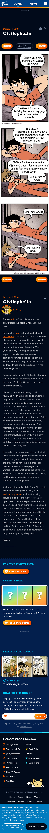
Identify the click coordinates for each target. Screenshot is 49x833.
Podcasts (11, 801)
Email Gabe (33, 749)
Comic (20, 797)
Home (12, 797)
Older (7, 46)
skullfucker (8, 494)
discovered (8, 336)
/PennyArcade (12, 744)
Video (37, 797)
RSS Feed (10, 776)
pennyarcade (11, 758)
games (17, 494)
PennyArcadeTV (13, 749)
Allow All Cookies (36, 826)
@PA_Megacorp (13, 753)
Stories (21, 801)
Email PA (10, 781)
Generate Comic (19, 623)
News (28, 797)
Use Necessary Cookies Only (12, 826)
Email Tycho (34, 762)
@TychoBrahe (35, 758)
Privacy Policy (26, 726)
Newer (42, 46)
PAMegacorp (11, 762)
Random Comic (18, 571)
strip (13, 319)
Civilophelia (17, 302)
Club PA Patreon (13, 771)
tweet (17, 332)
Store (39, 801)
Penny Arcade (12, 767)
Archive (30, 801)
